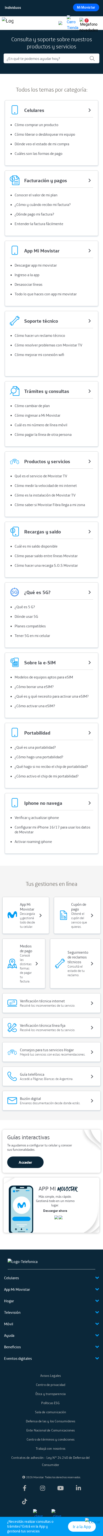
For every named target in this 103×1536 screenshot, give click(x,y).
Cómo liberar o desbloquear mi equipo (45, 134)
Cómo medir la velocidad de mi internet (46, 485)
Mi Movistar (86, 7)
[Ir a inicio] (7, 23)
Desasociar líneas (28, 284)
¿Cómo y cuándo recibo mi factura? (43, 204)
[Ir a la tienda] (72, 23)
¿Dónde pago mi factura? (34, 214)
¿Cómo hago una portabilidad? (39, 756)
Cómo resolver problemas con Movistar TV (48, 345)
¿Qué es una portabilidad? (35, 747)
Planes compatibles (30, 626)
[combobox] (51, 7)
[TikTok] (24, 1501)
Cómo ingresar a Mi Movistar (37, 415)
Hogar (9, 1300)
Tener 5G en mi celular (32, 635)
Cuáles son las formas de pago (39, 153)
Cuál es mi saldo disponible (36, 546)
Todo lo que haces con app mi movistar (46, 294)
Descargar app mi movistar (36, 265)
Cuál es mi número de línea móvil (41, 424)
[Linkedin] (78, 1488)
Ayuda (9, 1335)
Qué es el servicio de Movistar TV (41, 475)
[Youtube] (60, 1488)
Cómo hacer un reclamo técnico (40, 335)
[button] (85, 23)
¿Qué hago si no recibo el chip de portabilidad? (51, 766)
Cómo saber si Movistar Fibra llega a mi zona (50, 504)
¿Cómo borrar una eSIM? (34, 686)
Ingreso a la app (27, 274)
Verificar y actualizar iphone (37, 817)
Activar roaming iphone (33, 841)
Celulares (11, 1277)
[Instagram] (42, 1488)
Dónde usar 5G (26, 616)
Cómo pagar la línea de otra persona (43, 434)
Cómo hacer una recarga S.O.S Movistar (46, 565)
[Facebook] (24, 1488)
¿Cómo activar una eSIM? (35, 705)
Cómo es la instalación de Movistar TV (45, 495)
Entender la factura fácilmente (39, 223)
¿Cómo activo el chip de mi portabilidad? (47, 776)
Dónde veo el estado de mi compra (42, 143)
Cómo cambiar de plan (32, 405)
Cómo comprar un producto (36, 124)
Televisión (12, 1312)
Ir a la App (82, 1526)
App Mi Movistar (17, 1289)
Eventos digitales (18, 1358)
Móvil (8, 1323)
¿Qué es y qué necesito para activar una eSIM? (52, 696)
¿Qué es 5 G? (25, 606)
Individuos (13, 8)
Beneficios (12, 1346)
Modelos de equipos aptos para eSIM (44, 677)
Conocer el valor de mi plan (36, 195)
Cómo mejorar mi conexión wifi (39, 354)
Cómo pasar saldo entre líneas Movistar (46, 555)
